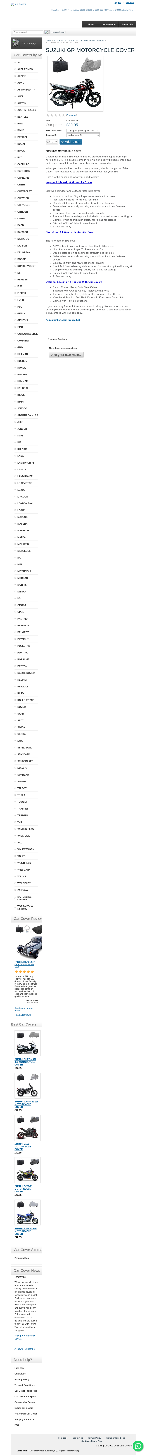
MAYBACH (23, 530)
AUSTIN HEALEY (26, 110)
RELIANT (22, 680)
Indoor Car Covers (24, 1408)
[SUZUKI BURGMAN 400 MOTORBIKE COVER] (27, 1043)
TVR (19, 822)
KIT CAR (22, 449)
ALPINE (21, 76)
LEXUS (21, 490)
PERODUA (23, 625)
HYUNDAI (22, 388)
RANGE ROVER (26, 673)
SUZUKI (21, 781)
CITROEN (22, 211)
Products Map (22, 1258)
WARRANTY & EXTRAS (25, 907)
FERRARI (22, 279)
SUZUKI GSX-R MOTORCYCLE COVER (23, 1147)
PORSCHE (23, 659)
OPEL (20, 612)
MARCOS (22, 517)
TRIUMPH (22, 815)
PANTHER (22, 618)
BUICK (21, 150)
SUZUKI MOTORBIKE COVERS (90, 40)
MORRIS (22, 585)
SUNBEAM (23, 774)
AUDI (20, 96)
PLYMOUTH (23, 639)
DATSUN (22, 245)
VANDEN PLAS (25, 829)
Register (130, 2)
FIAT (19, 286)
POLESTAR (23, 646)
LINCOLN (22, 496)
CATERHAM (23, 171)
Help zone (20, 1368)
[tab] (57, 339)
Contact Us (127, 24)
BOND (20, 130)
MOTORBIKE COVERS (63, 40)
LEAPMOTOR (24, 483)
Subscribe (30, 1349)
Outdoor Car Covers (25, 1402)
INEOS (21, 395)
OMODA (21, 605)
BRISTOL (22, 137)
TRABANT (22, 808)
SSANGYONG (24, 747)
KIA (19, 442)
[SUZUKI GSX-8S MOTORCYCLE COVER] (27, 1170)
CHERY (21, 184)
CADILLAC (23, 164)
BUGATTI (22, 144)
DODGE (21, 259)
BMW (20, 123)
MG (19, 557)
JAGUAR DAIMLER (27, 415)
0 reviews (71, 115)
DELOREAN (23, 252)
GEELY (21, 313)
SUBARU (22, 768)
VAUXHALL (23, 836)
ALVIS (20, 83)
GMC (20, 327)
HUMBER (22, 374)
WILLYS (21, 876)
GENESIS (22, 320)
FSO (19, 306)
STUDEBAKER (25, 761)
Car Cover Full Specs (25, 1396)
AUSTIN (21, 103)
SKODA (21, 734)
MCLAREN (23, 544)
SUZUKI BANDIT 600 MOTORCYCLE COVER (26, 1231)
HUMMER (22, 381)
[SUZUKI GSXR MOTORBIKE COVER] (27, 1128)
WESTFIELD (24, 863)
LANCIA (21, 469)
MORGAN (22, 578)
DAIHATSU (23, 239)
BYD (19, 157)
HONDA (21, 367)
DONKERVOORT (26, 266)
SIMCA (21, 727)
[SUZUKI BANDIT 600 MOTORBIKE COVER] (27, 1212)
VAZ (19, 842)
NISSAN (21, 591)
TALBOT (22, 788)
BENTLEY (22, 116)
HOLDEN (22, 361)
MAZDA (21, 537)
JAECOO (22, 408)
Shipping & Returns (24, 1419)
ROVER (21, 707)
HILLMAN (22, 354)
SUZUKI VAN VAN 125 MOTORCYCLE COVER (26, 1104)
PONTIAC (22, 652)
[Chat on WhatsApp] (138, 1446)
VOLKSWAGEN (25, 849)
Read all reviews (23, 1015)
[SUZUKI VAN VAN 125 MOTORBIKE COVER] (27, 1085)
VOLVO (21, 856)
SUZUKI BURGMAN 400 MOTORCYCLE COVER (25, 1062)
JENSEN (22, 429)
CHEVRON (23, 198)
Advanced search (58, 32)
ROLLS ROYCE (25, 700)
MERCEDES (24, 551)
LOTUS (21, 510)
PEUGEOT (23, 632)
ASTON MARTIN (26, 89)
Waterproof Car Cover (26, 1414)
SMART (21, 741)
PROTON (22, 666)
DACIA (21, 225)
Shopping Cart (109, 24)
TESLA (21, 795)
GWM (20, 347)
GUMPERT (23, 340)
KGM (20, 435)
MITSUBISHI (24, 571)
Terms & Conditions (25, 1385)
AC (19, 62)
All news (19, 1349)
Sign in (118, 2)
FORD (20, 300)
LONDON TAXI (25, 503)
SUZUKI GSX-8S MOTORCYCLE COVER (23, 1189)
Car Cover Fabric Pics (26, 1391)
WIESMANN (23, 869)
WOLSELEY (24, 883)
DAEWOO (22, 232)
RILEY (20, 693)
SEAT (20, 720)
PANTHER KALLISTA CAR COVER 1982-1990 (25, 964)
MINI (19, 564)
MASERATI (23, 523)
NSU (19, 598)
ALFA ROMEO (25, 69)
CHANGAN (23, 178)
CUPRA (21, 218)
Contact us (20, 1374)
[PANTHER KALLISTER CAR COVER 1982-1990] (32, 959)
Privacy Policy (22, 1379)
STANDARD (23, 754)
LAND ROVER (25, 476)
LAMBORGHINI (25, 462)
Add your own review (66, 355)
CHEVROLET (24, 191)
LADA (20, 456)
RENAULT (22, 686)
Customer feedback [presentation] (57, 339)
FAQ (17, 1425)
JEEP (20, 422)
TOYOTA (22, 802)
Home (48, 40)
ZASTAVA (22, 890)
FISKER (21, 293)
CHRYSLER (23, 205)
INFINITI (21, 401)
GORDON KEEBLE (27, 334)
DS (19, 273)
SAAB (20, 713)
